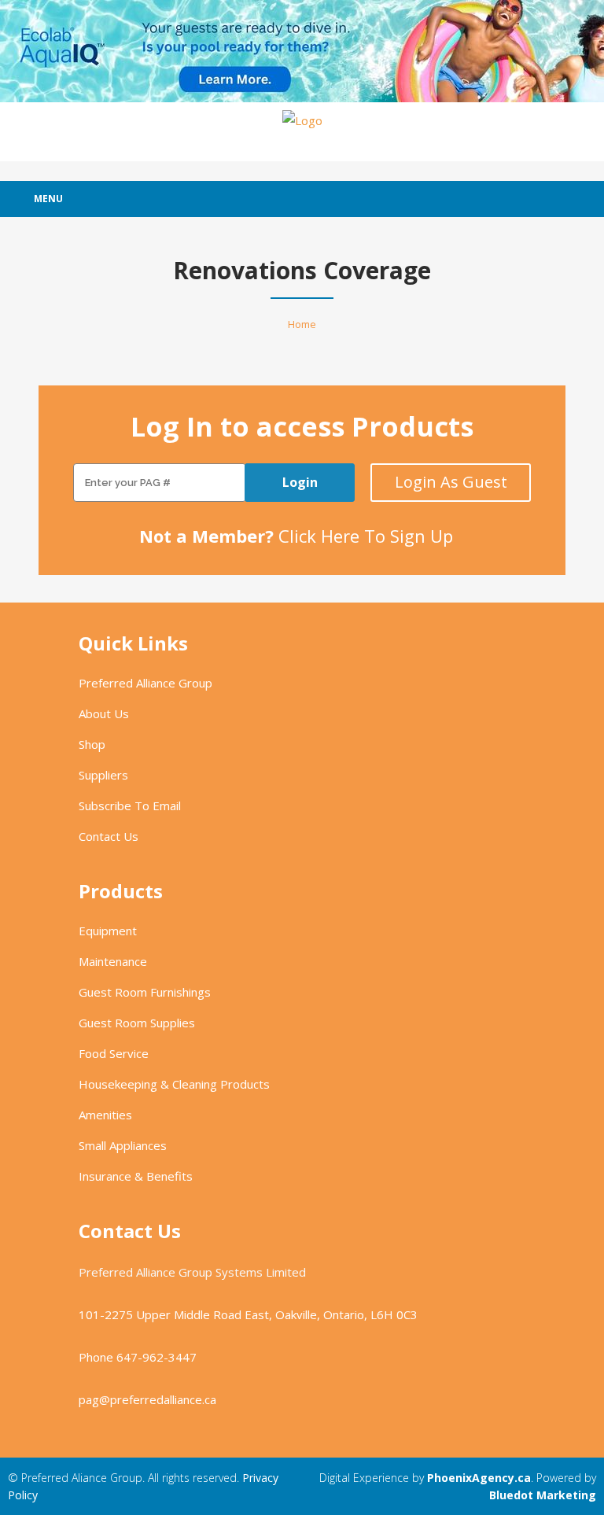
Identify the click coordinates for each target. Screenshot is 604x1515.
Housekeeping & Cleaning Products (174, 1084)
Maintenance (113, 961)
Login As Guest (451, 481)
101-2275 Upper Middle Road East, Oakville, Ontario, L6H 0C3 (248, 1314)
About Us (104, 713)
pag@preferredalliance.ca (147, 1399)
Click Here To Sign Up (365, 535)
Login (300, 482)
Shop (92, 744)
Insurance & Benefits (136, 1176)
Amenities (105, 1114)
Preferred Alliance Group (145, 683)
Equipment (108, 930)
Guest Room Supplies (137, 1022)
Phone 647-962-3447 (138, 1357)
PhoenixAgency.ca (479, 1477)
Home (302, 324)
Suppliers (103, 775)
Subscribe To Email (130, 805)
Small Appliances (123, 1145)
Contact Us (108, 836)
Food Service (114, 1053)
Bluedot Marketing (542, 1494)
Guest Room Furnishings (145, 992)
